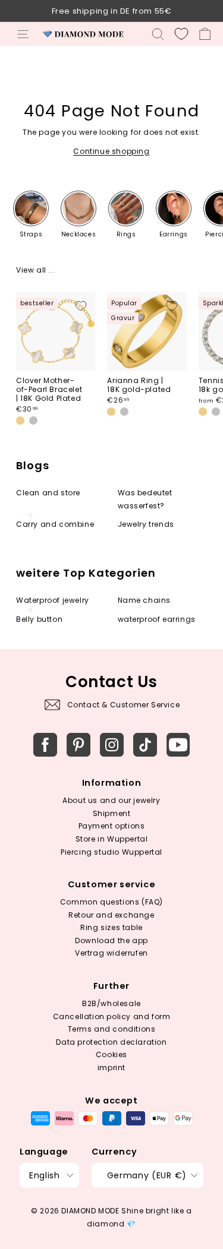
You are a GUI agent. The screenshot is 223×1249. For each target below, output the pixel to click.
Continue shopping (111, 151)
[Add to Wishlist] (81, 306)
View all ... (35, 270)
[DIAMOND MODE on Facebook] (45, 745)
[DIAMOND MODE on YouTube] (178, 745)
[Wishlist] (181, 33)
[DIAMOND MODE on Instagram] (112, 745)
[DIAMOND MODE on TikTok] (145, 745)
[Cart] (205, 33)
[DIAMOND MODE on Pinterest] (78, 745)
